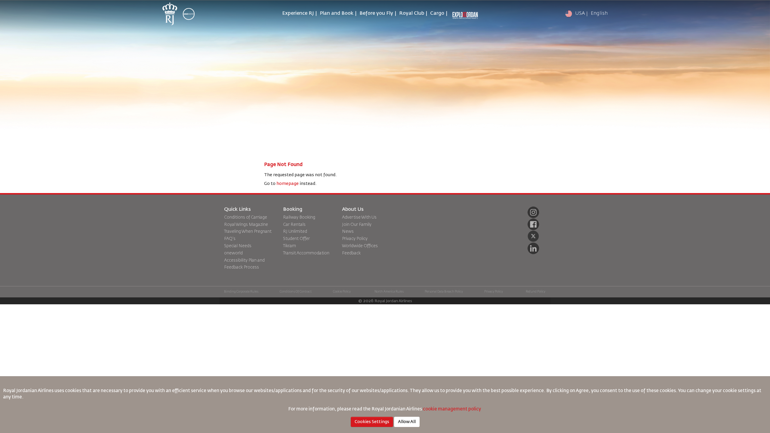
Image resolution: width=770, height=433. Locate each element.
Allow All (407, 422)
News (348, 231)
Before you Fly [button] (376, 13)
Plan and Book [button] (336, 13)
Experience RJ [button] (298, 13)
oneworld (233, 253)
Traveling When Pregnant (248, 231)
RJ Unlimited (295, 231)
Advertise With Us (359, 217)
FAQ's (230, 239)
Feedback (351, 253)
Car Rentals (294, 225)
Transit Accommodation (306, 253)
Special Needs (237, 246)
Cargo (437, 13)
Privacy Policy (355, 239)
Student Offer (296, 239)
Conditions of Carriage (245, 217)
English (599, 13)
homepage (287, 184)
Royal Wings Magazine (246, 225)
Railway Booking (299, 217)
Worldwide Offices (360, 246)
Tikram (289, 246)
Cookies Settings (372, 422)
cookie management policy (452, 409)
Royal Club (411, 13)
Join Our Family (356, 225)
